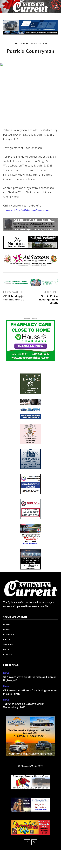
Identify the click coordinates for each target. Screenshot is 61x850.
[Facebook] (27, 842)
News (6, 673)
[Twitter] (34, 842)
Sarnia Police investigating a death (48, 299)
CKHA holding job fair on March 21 (14, 297)
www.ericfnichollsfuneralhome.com (26, 210)
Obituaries (21, 43)
